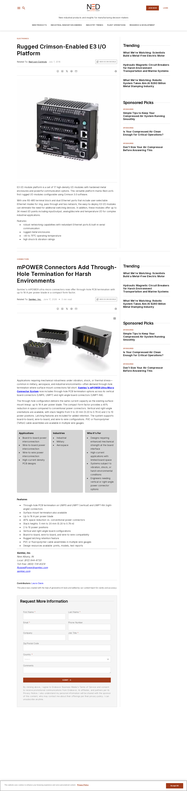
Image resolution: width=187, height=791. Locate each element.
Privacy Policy (83, 785)
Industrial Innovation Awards (66, 25)
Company (27, 633)
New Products (39, 25)
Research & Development (142, 25)
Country (28, 654)
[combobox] (67, 659)
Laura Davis (37, 583)
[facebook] (57, 71)
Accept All (174, 786)
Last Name (74, 612)
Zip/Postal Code (31, 643)
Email (26, 622)
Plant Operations (116, 25)
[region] (93, 786)
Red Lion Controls (38, 62)
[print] (115, 71)
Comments (28, 665)
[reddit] (71, 71)
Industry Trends (94, 25)
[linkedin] (62, 71)
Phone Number (75, 622)
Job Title (73, 633)
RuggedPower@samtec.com (32, 567)
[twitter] (67, 71)
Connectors (23, 259)
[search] (24, 8)
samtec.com (23, 571)
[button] (19, 8)
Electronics (23, 38)
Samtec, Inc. (35, 299)
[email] (76, 71)
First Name (29, 612)
